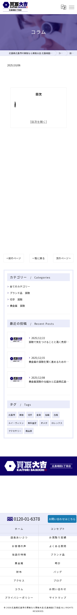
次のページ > (63, 258)
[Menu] (71, 7)
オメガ (44, 423)
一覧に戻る (38, 258)
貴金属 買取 (17, 306)
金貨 (39, 414)
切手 (30, 414)
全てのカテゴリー (20, 286)
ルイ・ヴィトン (16, 423)
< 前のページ (13, 258)
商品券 (29, 430)
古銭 (56, 414)
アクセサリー (15, 430)
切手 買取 (16, 299)
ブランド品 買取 (20, 293)
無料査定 (32, 423)
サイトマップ (57, 597)
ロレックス (57, 423)
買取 (21, 414)
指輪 (47, 414)
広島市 (12, 414)
